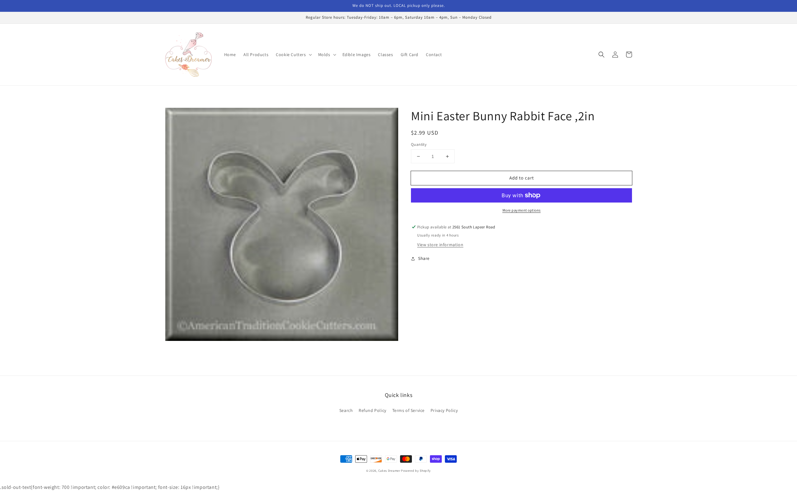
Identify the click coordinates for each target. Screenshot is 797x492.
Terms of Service (408, 410)
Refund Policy (372, 410)
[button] (293, 54)
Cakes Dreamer (389, 471)
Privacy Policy (444, 410)
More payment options (521, 210)
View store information (440, 244)
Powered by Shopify (416, 471)
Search (346, 410)
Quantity (419, 144)
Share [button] (424, 258)
